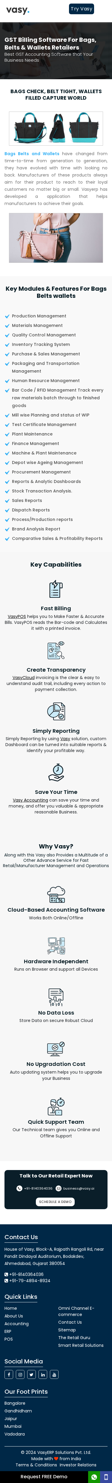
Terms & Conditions (36, 1465)
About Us (13, 1316)
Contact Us (70, 1322)
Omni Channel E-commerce (76, 1311)
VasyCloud (24, 678)
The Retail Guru (74, 1338)
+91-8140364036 (38, 1188)
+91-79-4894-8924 (29, 1281)
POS (8, 1339)
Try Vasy (81, 8)
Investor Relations (78, 1465)
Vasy (65, 739)
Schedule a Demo (55, 1201)
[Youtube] (54, 1374)
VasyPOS (17, 616)
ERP (7, 1331)
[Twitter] (31, 1374)
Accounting (16, 1324)
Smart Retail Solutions (81, 1345)
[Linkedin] (43, 1374)
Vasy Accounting (30, 800)
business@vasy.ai (78, 1188)
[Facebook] (8, 1374)
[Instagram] (20, 1374)
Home (10, 1308)
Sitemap (67, 1330)
